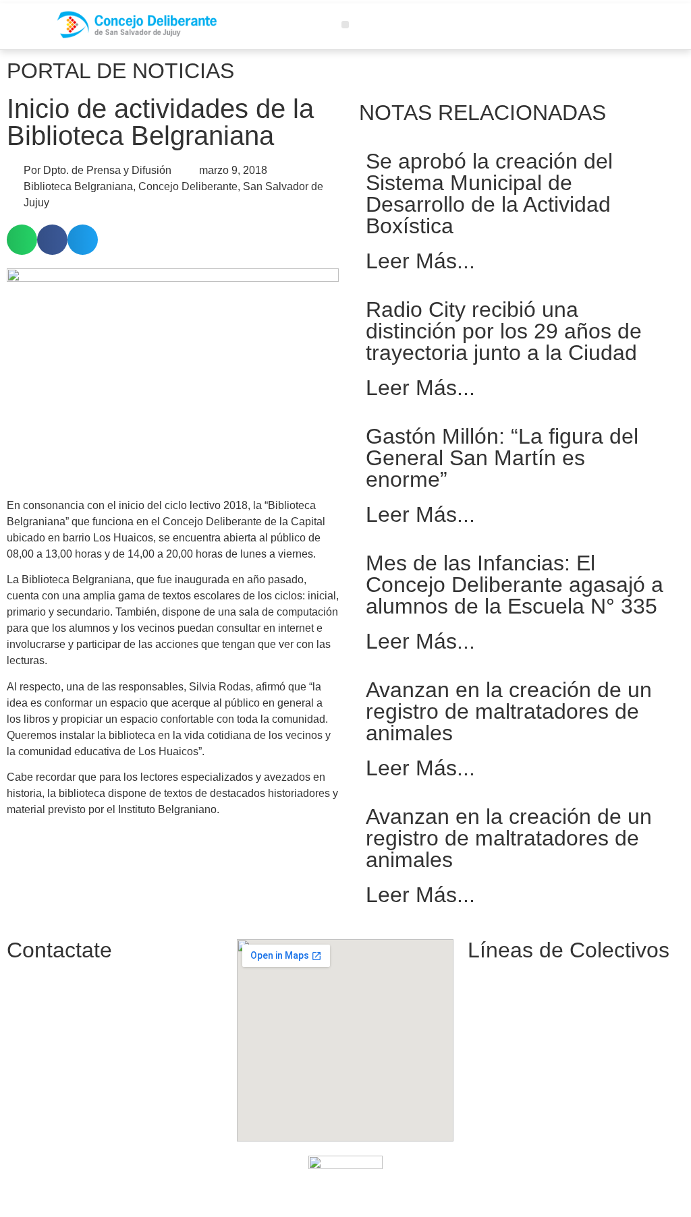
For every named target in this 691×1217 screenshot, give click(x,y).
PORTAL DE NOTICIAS (120, 71)
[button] (345, 24)
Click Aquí (504, 1192)
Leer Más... (420, 261)
